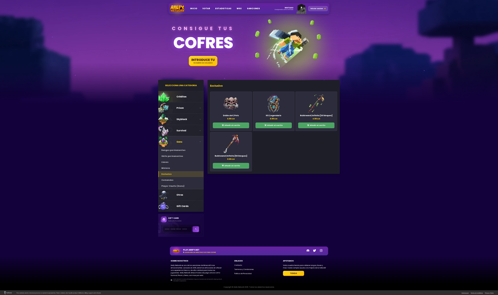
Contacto (238, 265)
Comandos (167, 180)
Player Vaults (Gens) (173, 186)
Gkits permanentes (172, 156)
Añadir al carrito (232, 125)
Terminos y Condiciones (244, 269)
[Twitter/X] (314, 251)
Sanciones (253, 8)
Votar (206, 8)
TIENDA (293, 273)
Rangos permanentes (173, 150)
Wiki (239, 8)
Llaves (164, 162)
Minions (165, 168)
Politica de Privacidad (243, 273)
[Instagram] (321, 251)
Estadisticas (223, 8)
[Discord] (308, 251)
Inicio (193, 8)
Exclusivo (166, 174)
